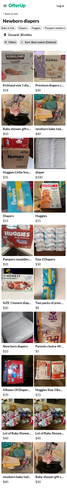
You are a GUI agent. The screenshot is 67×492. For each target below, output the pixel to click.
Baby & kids (11, 13)
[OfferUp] (17, 6)
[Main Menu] (5, 6)
